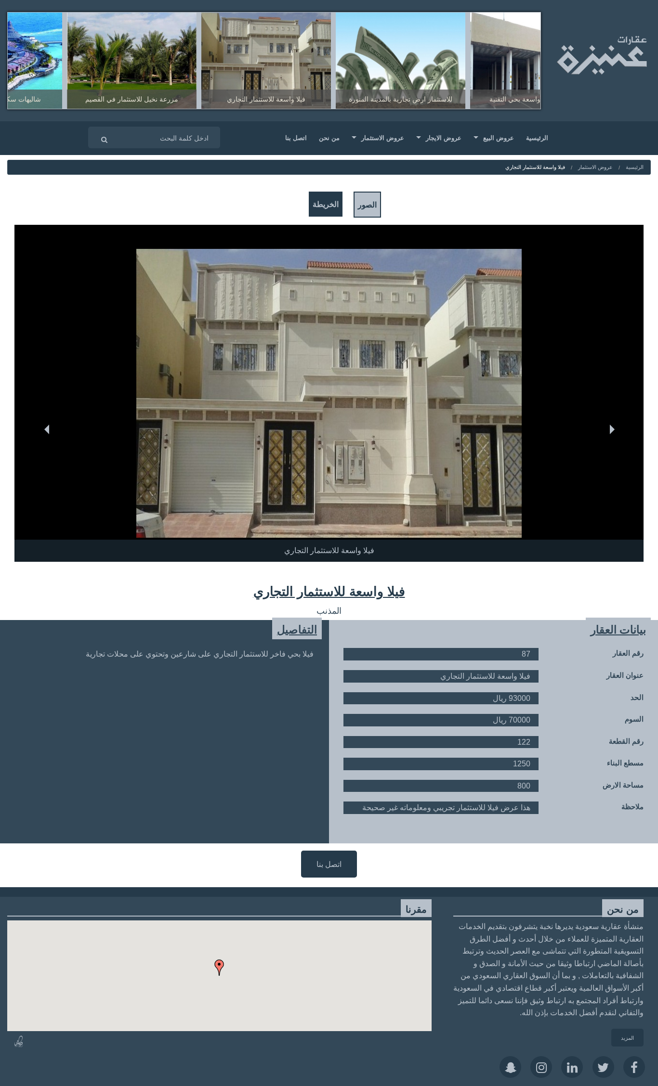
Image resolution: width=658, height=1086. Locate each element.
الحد (637, 697)
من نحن (329, 137)
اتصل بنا (296, 137)
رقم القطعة (626, 741)
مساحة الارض (623, 785)
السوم (634, 719)
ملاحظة (632, 806)
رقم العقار (628, 653)
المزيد (627, 1037)
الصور (367, 204)
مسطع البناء (625, 763)
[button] (329, 535)
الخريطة (326, 203)
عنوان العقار (625, 675)
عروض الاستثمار (382, 137)
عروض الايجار (443, 137)
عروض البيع (498, 137)
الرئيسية (537, 137)
